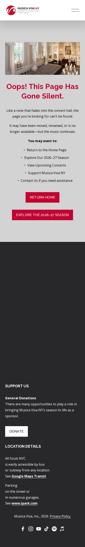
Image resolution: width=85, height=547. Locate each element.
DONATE (16, 431)
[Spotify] (54, 528)
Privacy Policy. (60, 516)
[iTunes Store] (62, 528)
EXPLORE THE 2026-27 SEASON (42, 215)
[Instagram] (30, 528)
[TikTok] (46, 528)
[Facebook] (22, 528)
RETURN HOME (42, 197)
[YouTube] (38, 528)
